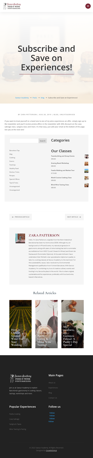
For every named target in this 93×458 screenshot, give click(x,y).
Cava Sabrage (14, 419)
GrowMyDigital (51, 450)
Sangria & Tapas (15, 424)
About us (52, 382)
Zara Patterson (29, 115)
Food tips (12, 165)
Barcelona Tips (14, 150)
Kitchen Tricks (14, 172)
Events (11, 161)
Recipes (12, 176)
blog (56, 115)
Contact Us (53, 398)
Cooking (12, 158)
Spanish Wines (14, 179)
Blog (50, 393)
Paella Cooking (14, 414)
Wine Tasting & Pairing (17, 429)
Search (42, 141)
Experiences (53, 388)
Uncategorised (67, 115)
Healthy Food (14, 168)
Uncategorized (14, 190)
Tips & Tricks (13, 183)
